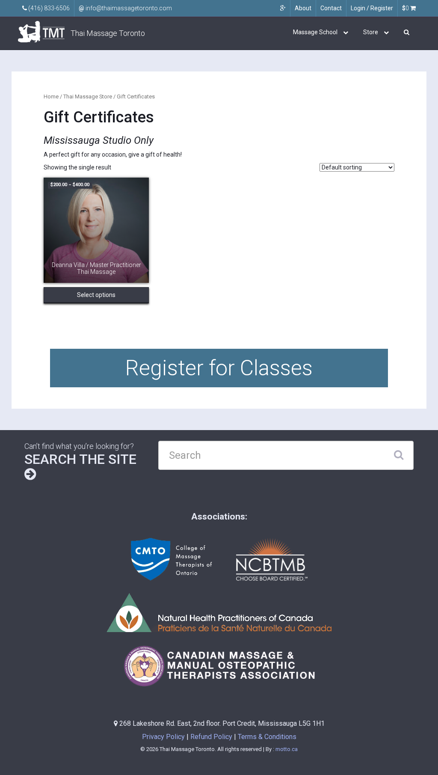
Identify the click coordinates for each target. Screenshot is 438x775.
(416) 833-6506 (48, 8)
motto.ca (286, 749)
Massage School (315, 32)
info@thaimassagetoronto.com (125, 8)
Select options (96, 294)
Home (51, 96)
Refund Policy (211, 737)
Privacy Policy (163, 737)
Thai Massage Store (87, 96)
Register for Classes (219, 368)
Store (370, 32)
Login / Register (372, 8)
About (303, 8)
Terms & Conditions (267, 737)
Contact (331, 8)
